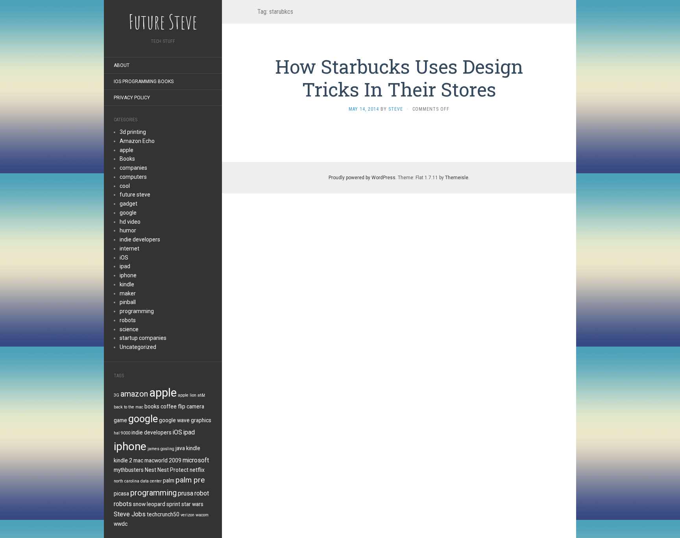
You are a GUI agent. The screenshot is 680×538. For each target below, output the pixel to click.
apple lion (187, 395)
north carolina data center (138, 481)
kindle (127, 284)
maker (128, 293)
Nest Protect (172, 470)
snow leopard (149, 504)
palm (168, 480)
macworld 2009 (162, 460)
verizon (187, 515)
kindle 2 (123, 460)
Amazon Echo (137, 141)
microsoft (196, 460)
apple (126, 150)
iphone (128, 275)
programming (137, 311)
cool (125, 186)
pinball (128, 302)
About (121, 65)
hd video (130, 222)
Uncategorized (138, 347)
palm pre (190, 480)
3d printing (133, 132)
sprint (173, 504)
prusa (185, 493)
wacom (202, 515)
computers (133, 177)
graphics (201, 420)
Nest (150, 470)
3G (116, 395)
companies (133, 168)
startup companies (143, 338)
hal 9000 (122, 433)
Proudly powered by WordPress (362, 177)
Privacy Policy (132, 97)
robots (128, 320)
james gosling (161, 448)
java (180, 448)
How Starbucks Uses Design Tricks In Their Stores (399, 78)
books (151, 406)
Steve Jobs (130, 514)
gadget (128, 203)
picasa (121, 493)
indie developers (140, 239)
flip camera (191, 406)
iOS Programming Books (144, 81)
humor (128, 230)
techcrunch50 (163, 514)
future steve (135, 194)
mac (138, 460)
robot (201, 493)
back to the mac (128, 407)
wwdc (121, 524)
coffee (169, 406)
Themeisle (456, 177)
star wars (192, 504)
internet (129, 248)
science (129, 329)
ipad (125, 266)
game (120, 420)
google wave (174, 420)
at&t (201, 395)
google (128, 213)
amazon (134, 394)
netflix (197, 470)
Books (127, 159)
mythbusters (129, 470)
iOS (124, 257)
